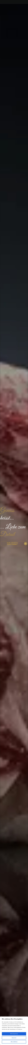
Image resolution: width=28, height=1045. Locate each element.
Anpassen (14, 1037)
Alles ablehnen (14, 1041)
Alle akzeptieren (14, 1033)
